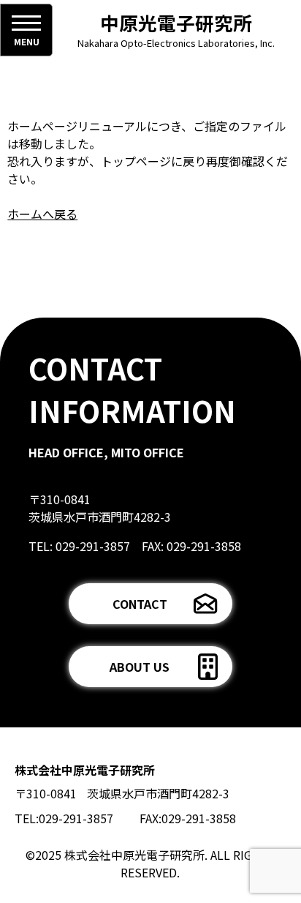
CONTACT (140, 603)
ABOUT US (139, 666)
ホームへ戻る (42, 213)
